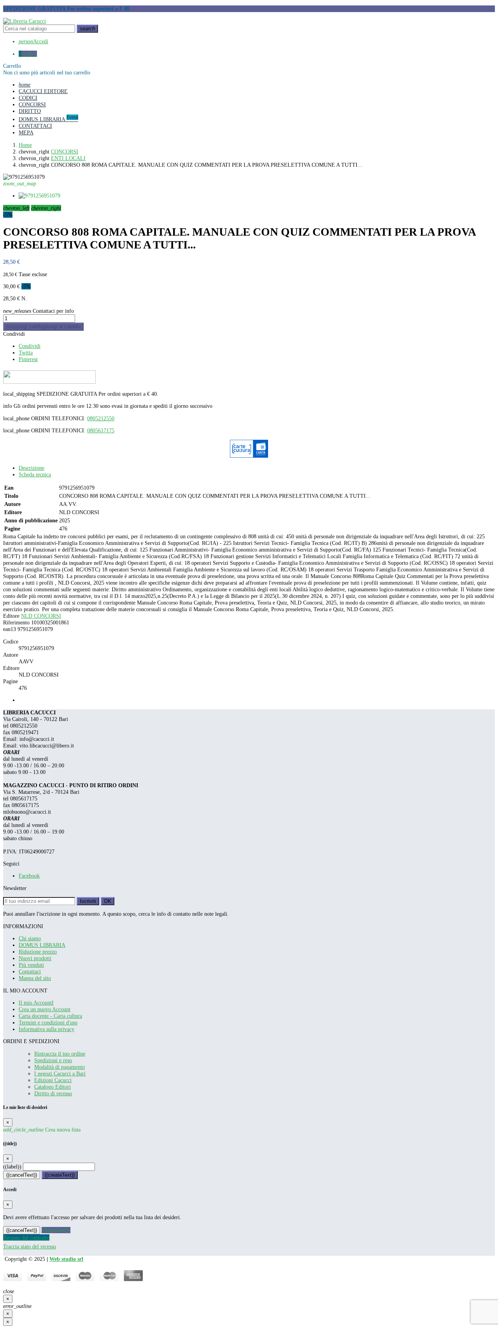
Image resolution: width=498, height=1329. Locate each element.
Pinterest (28, 359)
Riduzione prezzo (38, 951)
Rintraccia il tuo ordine (59, 1054)
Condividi (14, 334)
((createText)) (60, 1175)
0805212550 (100, 418)
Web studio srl (66, 1259)
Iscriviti (88, 901)
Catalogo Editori (52, 1087)
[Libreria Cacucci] (24, 21)
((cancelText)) (21, 1175)
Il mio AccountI (36, 1002)
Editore (11, 616)
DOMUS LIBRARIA (42, 945)
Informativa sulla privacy (46, 1029)
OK (107, 901)
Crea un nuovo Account (44, 1009)
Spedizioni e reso (53, 1060)
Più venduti (31, 965)
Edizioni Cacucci (53, 1080)
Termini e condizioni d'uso (48, 1022)
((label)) (12, 1166)
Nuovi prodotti (35, 958)
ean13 (9, 629)
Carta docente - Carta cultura (50, 1016)
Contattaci (30, 971)
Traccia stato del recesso (29, 1246)
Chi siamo (30, 938)
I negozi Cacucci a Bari (60, 1073)
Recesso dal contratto (26, 1237)
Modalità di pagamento (59, 1067)
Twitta (26, 352)
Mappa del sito (35, 978)
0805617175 (100, 430)
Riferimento (16, 622)
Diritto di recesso (53, 1093)
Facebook (29, 875)
